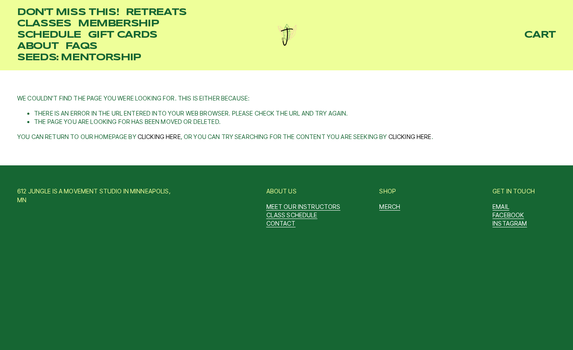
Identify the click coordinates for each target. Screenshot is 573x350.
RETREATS (156, 12)
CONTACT (281, 223)
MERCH (389, 206)
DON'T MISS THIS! (68, 12)
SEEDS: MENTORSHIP (79, 57)
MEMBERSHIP (118, 23)
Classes (44, 23)
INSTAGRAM (509, 223)
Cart (540, 35)
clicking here (159, 136)
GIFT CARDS (122, 35)
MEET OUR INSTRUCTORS (303, 206)
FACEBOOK (508, 215)
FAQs (81, 46)
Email (500, 206)
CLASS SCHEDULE (292, 215)
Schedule (49, 35)
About (37, 46)
